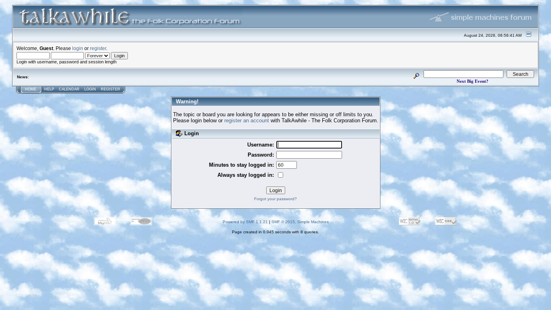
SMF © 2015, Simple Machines (300, 222)
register (98, 48)
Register (110, 89)
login (77, 48)
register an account (246, 120)
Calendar (69, 89)
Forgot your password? (275, 199)
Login (90, 89)
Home (30, 89)
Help (49, 89)
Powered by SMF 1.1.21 (245, 222)
